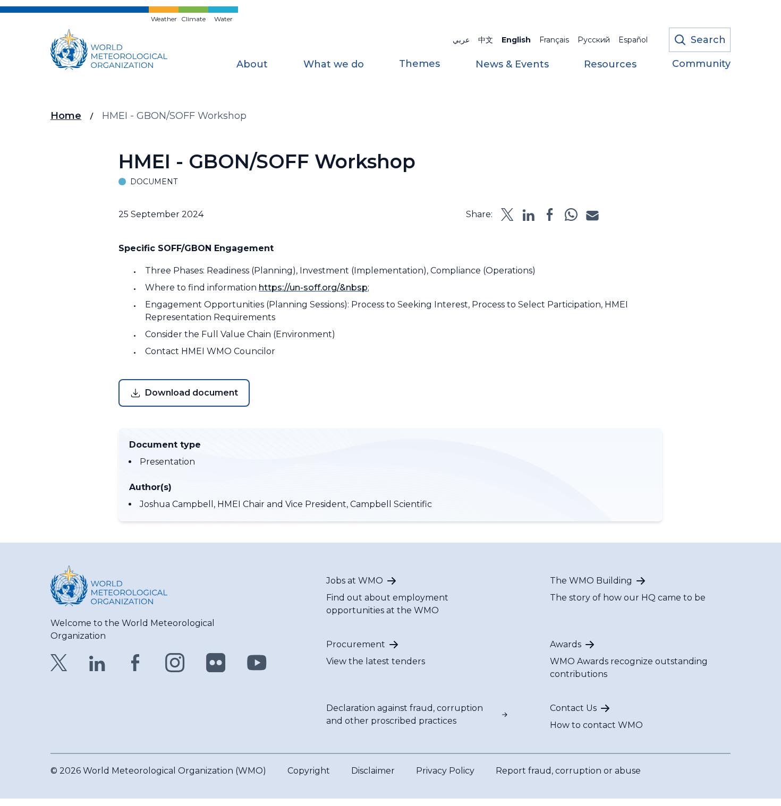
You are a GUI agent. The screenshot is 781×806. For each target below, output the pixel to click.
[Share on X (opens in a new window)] (507, 214)
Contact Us (573, 708)
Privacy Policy (445, 771)
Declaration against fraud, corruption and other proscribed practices (404, 714)
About (252, 64)
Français (554, 40)
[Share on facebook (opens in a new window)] (550, 214)
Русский (594, 40)
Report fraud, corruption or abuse (568, 771)
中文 (485, 40)
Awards (565, 644)
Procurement (355, 644)
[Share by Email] (592, 214)
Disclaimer (373, 771)
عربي (461, 40)
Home (65, 116)
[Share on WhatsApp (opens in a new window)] (571, 214)
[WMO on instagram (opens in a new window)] (175, 662)
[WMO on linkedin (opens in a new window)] (97, 662)
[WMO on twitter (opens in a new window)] (58, 662)
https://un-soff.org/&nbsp (313, 287)
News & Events (512, 64)
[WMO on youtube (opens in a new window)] (257, 663)
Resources (610, 64)
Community (701, 64)
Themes (419, 64)
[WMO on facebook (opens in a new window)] (135, 662)
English (516, 40)
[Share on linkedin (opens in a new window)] (528, 214)
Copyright (308, 771)
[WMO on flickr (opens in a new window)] (216, 662)
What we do (333, 64)
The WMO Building (591, 581)
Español (633, 40)
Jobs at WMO (354, 581)
